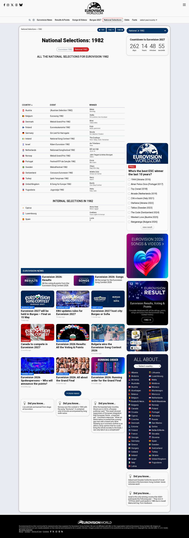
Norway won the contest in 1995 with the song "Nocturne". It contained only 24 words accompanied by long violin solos (72, 408)
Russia (154, 419)
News (44, 20)
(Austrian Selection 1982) (61, 110)
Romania (155, 416)
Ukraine (154, 455)
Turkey (28, 178)
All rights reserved (25, 530)
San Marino (156, 423)
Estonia (134, 426)
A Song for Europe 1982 (60, 184)
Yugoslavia (30, 190)
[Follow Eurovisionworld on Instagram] (8, 5)
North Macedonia (158, 401)
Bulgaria (134, 405)
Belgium (29, 116)
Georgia (134, 437)
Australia (135, 383)
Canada (134, 408)
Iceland (134, 452)
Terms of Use (37, 531)
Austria (28, 110)
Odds (126, 20)
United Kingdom (158, 459)
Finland (28, 127)
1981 (102, 30)
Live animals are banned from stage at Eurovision (37, 406)
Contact (27, 531)
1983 (119, 30)
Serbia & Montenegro (159, 430)
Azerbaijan (136, 390)
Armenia (135, 380)
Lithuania (155, 372)
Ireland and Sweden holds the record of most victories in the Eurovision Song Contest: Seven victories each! (146, 480)
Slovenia (155, 437)
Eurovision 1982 (65, 49)
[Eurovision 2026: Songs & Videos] (147, 262)
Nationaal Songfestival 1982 (62, 150)
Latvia (134, 466)
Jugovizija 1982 (57, 190)
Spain (27, 219)
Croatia (134, 412)
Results (62, 20)
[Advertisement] (73, 80)
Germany (29, 133)
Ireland (28, 139)
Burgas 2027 (95, 20)
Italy (133, 462)
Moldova (155, 383)
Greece (134, 444)
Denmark (29, 122)
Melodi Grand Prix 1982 (60, 122)
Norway (28, 156)
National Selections (28, 29)
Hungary (135, 448)
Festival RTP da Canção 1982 (62, 161)
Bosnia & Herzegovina (138, 401)
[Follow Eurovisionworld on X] (12, 5)
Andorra (135, 376)
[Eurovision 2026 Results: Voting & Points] (147, 291)
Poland (154, 408)
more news (73, 393)
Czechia (135, 419)
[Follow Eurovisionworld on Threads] (16, 5)
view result (147, 227)
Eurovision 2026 (147, 241)
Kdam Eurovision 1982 (60, 144)
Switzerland (156, 448)
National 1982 (81, 49)
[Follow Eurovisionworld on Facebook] (4, 5)
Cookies (46, 531)
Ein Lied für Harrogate (59, 133)
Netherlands (30, 150)
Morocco (155, 394)
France (134, 434)
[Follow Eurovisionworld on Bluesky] (21, 5)
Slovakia (155, 434)
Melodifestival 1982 (58, 167)
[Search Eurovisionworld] (30, 20)
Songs (79, 20)
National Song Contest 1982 (62, 139)
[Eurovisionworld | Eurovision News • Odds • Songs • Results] (94, 8)
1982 (40, 29)
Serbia (154, 426)
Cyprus (28, 208)
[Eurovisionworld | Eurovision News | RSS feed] (62, 531)
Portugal (29, 161)
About (21, 531)
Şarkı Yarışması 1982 (59, 178)
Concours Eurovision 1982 (61, 173)
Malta (154, 380)
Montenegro (157, 390)
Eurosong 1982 (56, 116)
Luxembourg (31, 213)
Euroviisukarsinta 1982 (60, 127)
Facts (134, 20)
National (113, 20)
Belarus (134, 394)
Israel (27, 144)
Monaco (155, 387)
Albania (134, 372)
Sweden (29, 167)
